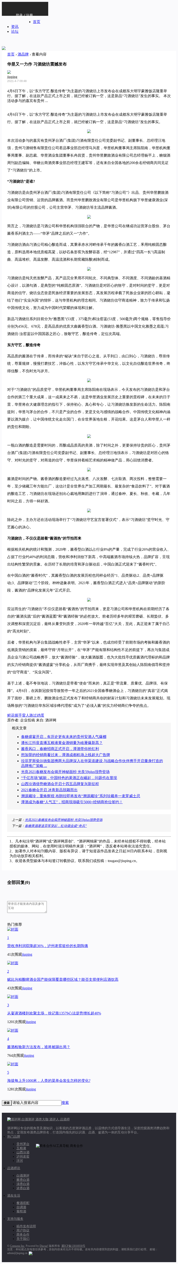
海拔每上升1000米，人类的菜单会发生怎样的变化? (48, 1081)
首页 (36, 22)
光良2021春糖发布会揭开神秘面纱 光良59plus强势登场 (65, 772)
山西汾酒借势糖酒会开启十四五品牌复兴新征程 (60, 784)
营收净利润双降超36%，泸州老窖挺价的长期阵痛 (47, 946)
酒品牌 (23, 54)
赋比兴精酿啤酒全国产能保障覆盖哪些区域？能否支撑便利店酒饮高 (62, 979)
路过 (33, 715)
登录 (19, 15)
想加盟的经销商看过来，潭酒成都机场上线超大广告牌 (65, 755)
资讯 (15, 27)
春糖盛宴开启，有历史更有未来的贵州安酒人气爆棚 (63, 737)
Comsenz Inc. (17, 1246)
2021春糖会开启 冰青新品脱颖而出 (49, 790)
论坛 (15, 31)
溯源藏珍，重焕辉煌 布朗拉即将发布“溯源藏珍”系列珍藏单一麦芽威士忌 (80, 796)
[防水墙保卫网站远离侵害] (30, 1253)
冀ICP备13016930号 (73, 1246)
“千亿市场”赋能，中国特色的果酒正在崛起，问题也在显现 (69, 778)
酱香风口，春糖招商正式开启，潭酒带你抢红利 (60, 749)
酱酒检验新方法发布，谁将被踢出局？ (38, 1047)
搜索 (65, 1103)
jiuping (12, 77)
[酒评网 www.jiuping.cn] (4, 46)
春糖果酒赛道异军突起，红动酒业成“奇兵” (56, 826)
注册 (29, 15)
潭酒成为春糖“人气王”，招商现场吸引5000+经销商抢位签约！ (72, 802)
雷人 (25, 715)
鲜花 (11, 715)
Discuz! (44, 1246)
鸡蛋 (40, 715)
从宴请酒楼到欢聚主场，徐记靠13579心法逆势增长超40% (54, 1013)
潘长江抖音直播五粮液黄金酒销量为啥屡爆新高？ (62, 743)
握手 (18, 715)
